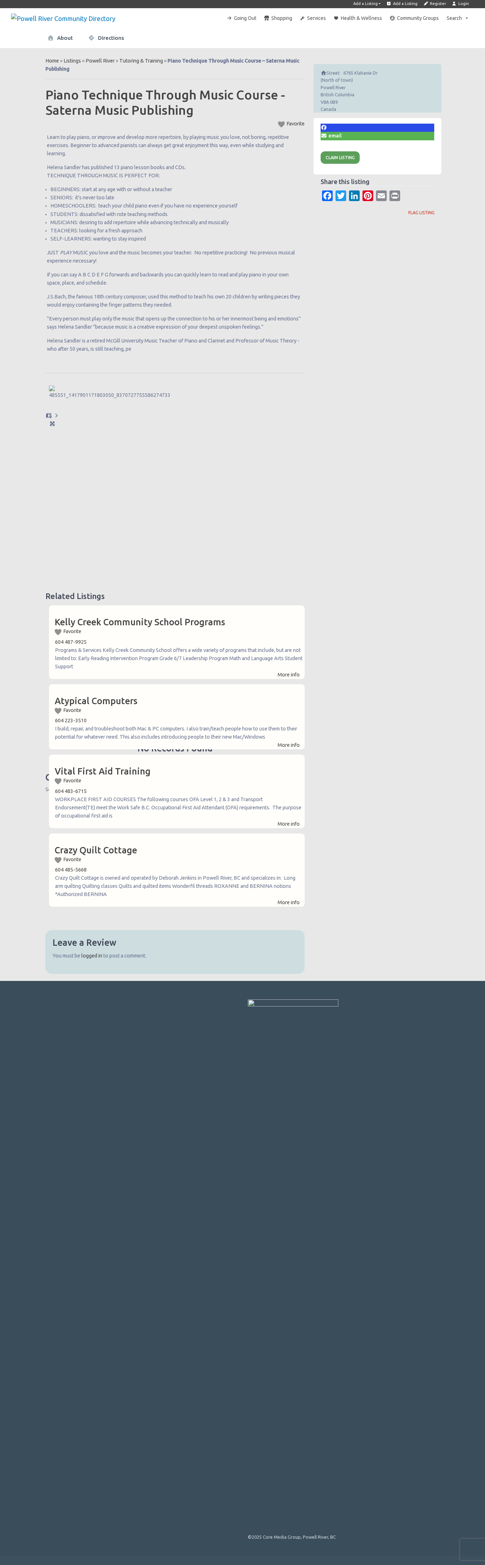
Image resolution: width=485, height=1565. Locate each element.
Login (463, 3)
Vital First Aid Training (103, 771)
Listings (72, 61)
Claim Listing (340, 157)
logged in (91, 956)
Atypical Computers (96, 701)
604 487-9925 (71, 642)
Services (316, 18)
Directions (110, 38)
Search (454, 18)
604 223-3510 (71, 720)
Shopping (281, 18)
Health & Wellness (361, 18)
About (64, 38)
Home (52, 61)
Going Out (245, 18)
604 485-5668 (71, 870)
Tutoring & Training (141, 61)
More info (289, 675)
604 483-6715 (71, 791)
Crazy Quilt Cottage (96, 850)
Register (437, 3)
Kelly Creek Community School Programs (140, 622)
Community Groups (418, 18)
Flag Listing (421, 212)
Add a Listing (365, 3)
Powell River (100, 61)
